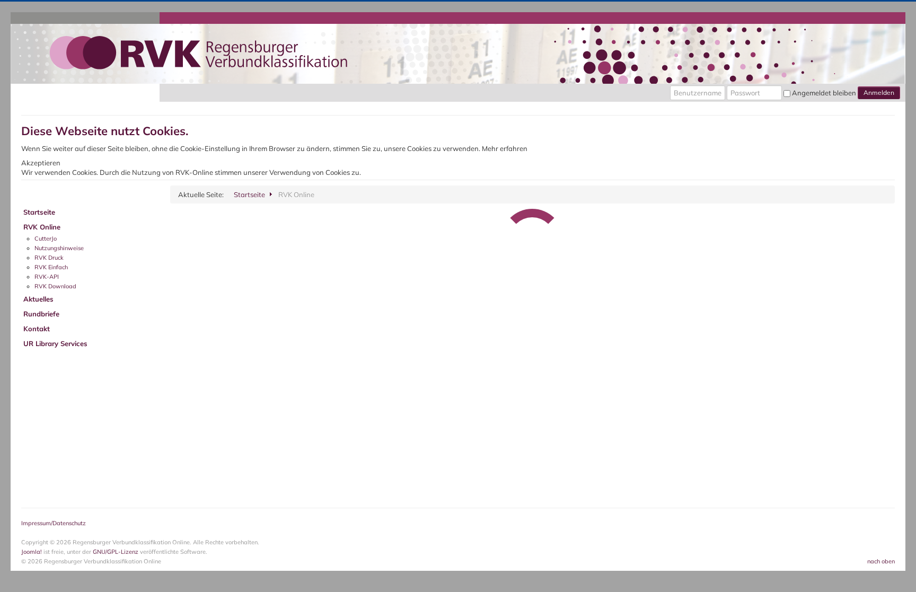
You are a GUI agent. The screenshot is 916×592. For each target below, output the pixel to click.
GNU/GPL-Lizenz (115, 551)
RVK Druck (49, 257)
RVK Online (41, 227)
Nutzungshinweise (59, 248)
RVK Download (55, 286)
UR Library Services (55, 343)
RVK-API (46, 276)
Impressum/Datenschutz (53, 523)
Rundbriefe (41, 314)
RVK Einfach (51, 267)
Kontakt (36, 328)
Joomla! (31, 551)
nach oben (881, 561)
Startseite (39, 212)
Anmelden (879, 92)
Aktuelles (38, 299)
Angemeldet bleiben (824, 93)
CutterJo (45, 238)
